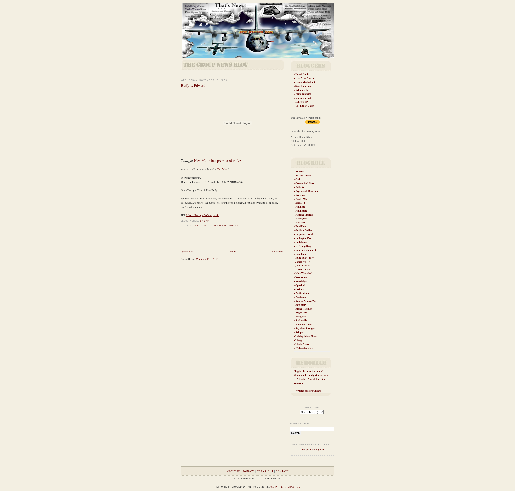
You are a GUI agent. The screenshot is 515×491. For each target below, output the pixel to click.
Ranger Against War (306, 301)
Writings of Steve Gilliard (308, 390)
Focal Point (301, 226)
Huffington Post (303, 238)
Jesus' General (302, 265)
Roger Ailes (301, 312)
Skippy (299, 332)
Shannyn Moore (303, 324)
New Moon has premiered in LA (217, 160)
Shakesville (301, 320)
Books (196, 226)
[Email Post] (210, 221)
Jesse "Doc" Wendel (305, 78)
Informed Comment (305, 250)
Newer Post (187, 251)
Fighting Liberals (304, 214)
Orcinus (299, 289)
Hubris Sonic (302, 74)
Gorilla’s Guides (303, 230)
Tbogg (298, 340)
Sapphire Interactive (285, 487)
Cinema (206, 226)
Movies (234, 226)
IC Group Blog (303, 246)
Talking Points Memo (306, 336)
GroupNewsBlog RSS (312, 449)
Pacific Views (302, 293)
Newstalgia (301, 281)
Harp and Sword (304, 234)
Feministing (301, 210)
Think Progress (303, 344)
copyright (265, 471)
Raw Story (300, 304)
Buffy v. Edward (193, 85)
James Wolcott (302, 261)
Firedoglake (301, 218)
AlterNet (299, 171)
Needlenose (301, 277)
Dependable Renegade (306, 191)
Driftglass (300, 195)
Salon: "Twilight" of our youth (202, 215)
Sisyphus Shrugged (305, 328)
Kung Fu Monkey (304, 257)
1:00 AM (204, 221)
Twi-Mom (222, 169)
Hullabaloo (301, 242)
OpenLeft (300, 285)
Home (233, 251)
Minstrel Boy (301, 101)
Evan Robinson (303, 94)
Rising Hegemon (303, 308)
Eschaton (300, 202)
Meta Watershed (303, 273)
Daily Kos (300, 187)
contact (282, 471)
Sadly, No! (300, 316)
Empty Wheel (302, 199)
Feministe (300, 207)
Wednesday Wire (304, 348)
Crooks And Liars (304, 183)
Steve (296, 375)
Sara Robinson (303, 86)
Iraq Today (301, 254)
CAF (297, 179)
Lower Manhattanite (306, 82)
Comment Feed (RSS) (207, 259)
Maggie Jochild (303, 98)
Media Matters (302, 269)
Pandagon (300, 297)
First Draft (300, 222)
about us (233, 471)
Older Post (278, 251)
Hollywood (220, 226)
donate (248, 471)
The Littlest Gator (304, 105)
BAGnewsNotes (303, 175)
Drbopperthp (302, 90)
